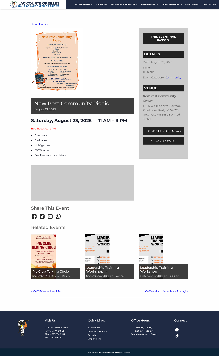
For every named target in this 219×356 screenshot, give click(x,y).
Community (173, 77)
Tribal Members (170, 4)
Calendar (101, 4)
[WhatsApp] (58, 216)
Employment (192, 4)
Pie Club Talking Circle (50, 271)
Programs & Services (123, 4)
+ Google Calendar (163, 131)
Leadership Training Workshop (102, 269)
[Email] (50, 216)
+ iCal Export (163, 140)
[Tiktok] (177, 336)
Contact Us (209, 4)
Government (82, 4)
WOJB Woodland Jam (47, 291)
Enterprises (148, 4)
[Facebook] (34, 216)
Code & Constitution (97, 331)
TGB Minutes (94, 327)
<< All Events (39, 24)
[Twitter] (42, 216)
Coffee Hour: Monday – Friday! (166, 291)
